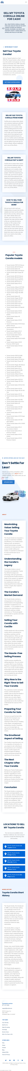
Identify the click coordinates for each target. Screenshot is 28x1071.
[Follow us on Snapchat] (10, 1060)
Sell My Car (5, 1025)
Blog (3, 1050)
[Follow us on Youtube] (22, 1060)
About (3, 1045)
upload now (8, 482)
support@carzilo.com (7, 1008)
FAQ (3, 1043)
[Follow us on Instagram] (18, 1060)
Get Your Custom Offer (12, 82)
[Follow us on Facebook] (14, 1060)
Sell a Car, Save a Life (7, 1034)
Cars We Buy (5, 1022)
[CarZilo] (2, 2)
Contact (4, 1047)
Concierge (4, 1029)
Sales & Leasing (6, 1027)
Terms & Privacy (6, 1054)
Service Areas (5, 1032)
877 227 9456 (5, 1005)
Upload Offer (5, 1052)
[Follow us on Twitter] (5, 1060)
